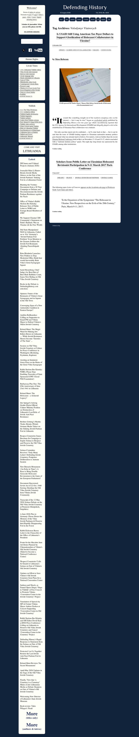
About (29, 17)
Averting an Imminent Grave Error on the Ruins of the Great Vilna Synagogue (31, 362)
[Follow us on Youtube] (37, 51)
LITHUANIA (32, 151)
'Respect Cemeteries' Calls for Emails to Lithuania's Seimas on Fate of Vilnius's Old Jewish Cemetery (31, 565)
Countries (86, 19)
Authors (79, 19)
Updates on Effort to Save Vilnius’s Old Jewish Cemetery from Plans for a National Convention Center (31, 576)
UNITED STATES (106, 50)
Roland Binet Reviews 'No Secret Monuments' (30, 664)
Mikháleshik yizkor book (28, 82)
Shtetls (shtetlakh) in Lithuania (30, 78)
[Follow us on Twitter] (23, 53)
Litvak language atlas (27, 76)
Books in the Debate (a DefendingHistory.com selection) (29, 286)
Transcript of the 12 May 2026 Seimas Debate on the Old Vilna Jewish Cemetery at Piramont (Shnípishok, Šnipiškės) (31, 504)
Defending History (85, 7)
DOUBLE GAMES (107, 178)
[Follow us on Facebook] (29, 51)
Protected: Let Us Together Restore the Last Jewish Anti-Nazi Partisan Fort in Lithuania (31, 654)
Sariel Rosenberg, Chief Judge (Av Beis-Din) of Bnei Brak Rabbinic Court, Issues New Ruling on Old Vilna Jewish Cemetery (31, 274)
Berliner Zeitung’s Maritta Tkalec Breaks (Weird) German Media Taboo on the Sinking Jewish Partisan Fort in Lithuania (31, 426)
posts (30, 15)
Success (93, 19)
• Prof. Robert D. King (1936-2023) (30, 122)
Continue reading (57, 149)
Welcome (31, 7)
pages (35, 15)
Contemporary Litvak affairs (29, 84)
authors (32, 12)
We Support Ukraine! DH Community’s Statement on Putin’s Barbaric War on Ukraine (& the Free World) (31, 221)
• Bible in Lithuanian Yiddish (28, 128)
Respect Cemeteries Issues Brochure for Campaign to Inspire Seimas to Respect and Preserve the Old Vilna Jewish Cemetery (31, 440)
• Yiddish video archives (27, 124)
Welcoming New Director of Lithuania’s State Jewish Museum (30, 698)
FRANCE (69, 178)
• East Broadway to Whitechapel (29, 130)
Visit (109, 19)
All (98, 19)
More (32, 714)
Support (103, 19)
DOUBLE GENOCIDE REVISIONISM (87, 178)
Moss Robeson (61, 59)
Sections (73, 19)
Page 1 (61, 19)
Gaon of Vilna (24, 80)
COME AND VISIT (32, 147)
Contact (34, 17)
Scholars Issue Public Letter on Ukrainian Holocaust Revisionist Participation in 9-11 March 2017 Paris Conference (85, 165)
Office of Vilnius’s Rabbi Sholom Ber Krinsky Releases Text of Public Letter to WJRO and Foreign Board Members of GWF (31, 207)
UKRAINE (96, 50)
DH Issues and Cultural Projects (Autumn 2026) (29, 164)
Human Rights (32, 59)
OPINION (62, 50)
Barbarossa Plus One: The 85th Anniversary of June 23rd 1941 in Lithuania (30, 386)
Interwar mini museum (27, 74)
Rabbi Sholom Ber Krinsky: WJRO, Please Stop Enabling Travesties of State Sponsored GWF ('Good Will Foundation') (31, 374)
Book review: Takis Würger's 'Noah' (28, 707)
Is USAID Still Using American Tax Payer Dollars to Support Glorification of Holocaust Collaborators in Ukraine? (85, 37)
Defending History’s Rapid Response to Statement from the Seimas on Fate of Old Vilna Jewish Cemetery (31, 643)
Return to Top (56, 225)
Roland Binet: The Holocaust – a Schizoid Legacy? (29, 395)
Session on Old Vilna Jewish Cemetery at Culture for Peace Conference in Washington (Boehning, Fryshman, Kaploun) (31, 350)
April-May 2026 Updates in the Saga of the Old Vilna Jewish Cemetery (31, 672)
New (67, 19)
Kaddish (23, 94)
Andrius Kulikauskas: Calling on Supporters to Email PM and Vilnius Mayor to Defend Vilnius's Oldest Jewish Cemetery (30, 319)
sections (38, 12)
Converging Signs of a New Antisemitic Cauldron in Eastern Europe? (31, 307)
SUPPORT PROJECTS (26, 138)
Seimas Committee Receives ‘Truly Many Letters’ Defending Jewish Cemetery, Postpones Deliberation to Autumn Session (30, 456)
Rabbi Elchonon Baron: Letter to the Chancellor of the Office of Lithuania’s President (30, 534)
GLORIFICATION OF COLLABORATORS (78, 50)
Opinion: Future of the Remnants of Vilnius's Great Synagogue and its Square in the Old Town (31, 297)
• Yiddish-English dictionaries (28, 114)
